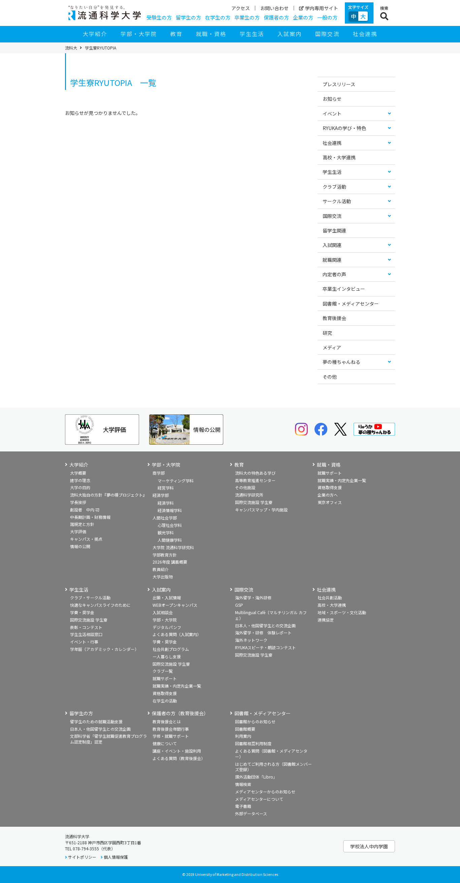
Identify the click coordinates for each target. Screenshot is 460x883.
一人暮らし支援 (167, 656)
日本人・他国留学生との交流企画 (265, 625)
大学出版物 (163, 576)
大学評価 (78, 531)
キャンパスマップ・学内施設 (261, 509)
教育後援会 (334, 318)
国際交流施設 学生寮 (253, 502)
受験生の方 (159, 17)
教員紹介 (161, 569)
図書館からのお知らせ (255, 721)
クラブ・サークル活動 (90, 597)
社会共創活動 (330, 597)
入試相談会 (163, 612)
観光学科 (166, 532)
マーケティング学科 (176, 480)
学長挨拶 (78, 502)
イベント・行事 (84, 641)
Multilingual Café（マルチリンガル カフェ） (271, 615)
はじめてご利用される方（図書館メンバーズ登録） (273, 766)
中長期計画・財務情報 (90, 517)
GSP (239, 605)
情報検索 (243, 784)
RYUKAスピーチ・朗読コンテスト (265, 647)
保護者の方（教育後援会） (180, 713)
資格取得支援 (330, 487)
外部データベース (251, 813)
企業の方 (303, 17)
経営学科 (166, 488)
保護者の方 (276, 17)
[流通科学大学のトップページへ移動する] (104, 12)
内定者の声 (334, 274)
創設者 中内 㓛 (84, 509)
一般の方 (327, 17)
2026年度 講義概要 (170, 562)
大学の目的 (80, 487)
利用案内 (243, 736)
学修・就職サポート (171, 736)
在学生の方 (217, 17)
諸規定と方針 (82, 524)
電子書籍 (243, 806)
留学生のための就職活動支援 (96, 721)
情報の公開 (80, 546)
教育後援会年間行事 (171, 729)
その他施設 (245, 487)
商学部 (159, 473)
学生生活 (252, 34)
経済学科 (166, 503)
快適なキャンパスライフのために (100, 605)
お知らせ (332, 98)
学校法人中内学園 (369, 846)
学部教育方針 (165, 555)
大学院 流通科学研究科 (173, 547)
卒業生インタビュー (344, 288)
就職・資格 (211, 34)
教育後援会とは (167, 721)
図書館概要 (245, 729)
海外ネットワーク (251, 640)
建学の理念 (80, 480)
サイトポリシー (82, 857)
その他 (330, 376)
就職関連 (332, 259)
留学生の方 (188, 17)
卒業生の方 (247, 17)
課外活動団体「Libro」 (256, 777)
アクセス (240, 8)
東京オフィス (330, 502)
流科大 (71, 48)
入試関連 (332, 245)
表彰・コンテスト (86, 627)
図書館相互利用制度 (253, 743)
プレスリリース (339, 84)
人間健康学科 (170, 540)
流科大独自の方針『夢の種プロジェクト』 (108, 495)
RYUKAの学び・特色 (344, 128)
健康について (165, 743)
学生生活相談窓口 (86, 634)
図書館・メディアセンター (351, 303)
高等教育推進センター (255, 480)
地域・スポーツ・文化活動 (342, 612)
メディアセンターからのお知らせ (265, 791)
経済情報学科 (170, 510)
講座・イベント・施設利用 (177, 751)
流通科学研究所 (249, 495)
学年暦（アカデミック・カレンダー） (104, 649)
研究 (327, 332)
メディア (332, 347)
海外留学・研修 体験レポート (263, 632)
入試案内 (289, 34)
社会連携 (365, 34)
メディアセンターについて (259, 799)
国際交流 (327, 34)
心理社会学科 (170, 525)
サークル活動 (337, 201)
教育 (176, 34)
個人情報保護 (116, 857)
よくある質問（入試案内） (177, 634)
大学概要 (78, 473)
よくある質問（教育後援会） (179, 758)
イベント (332, 113)
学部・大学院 (139, 34)
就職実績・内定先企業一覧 (342, 480)
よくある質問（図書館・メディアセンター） (271, 753)
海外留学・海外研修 (253, 597)
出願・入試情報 (167, 597)
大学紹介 (95, 34)
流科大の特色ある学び (255, 473)
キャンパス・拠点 (86, 539)
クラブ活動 (334, 186)
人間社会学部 (165, 518)
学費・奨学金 (82, 612)
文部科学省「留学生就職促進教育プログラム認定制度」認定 (108, 739)
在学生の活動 (165, 700)
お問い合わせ (274, 8)
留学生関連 (334, 230)
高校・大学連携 (339, 157)
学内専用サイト (321, 8)
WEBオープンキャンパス (175, 605)
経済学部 (161, 495)
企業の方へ (328, 495)
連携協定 (326, 620)
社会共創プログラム (171, 649)
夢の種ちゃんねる (341, 361)
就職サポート (330, 473)
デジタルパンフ (167, 627)
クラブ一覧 (163, 671)
